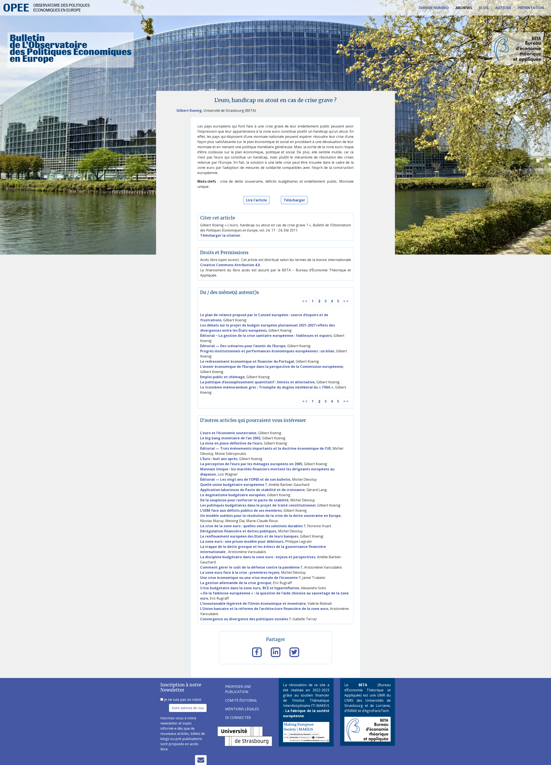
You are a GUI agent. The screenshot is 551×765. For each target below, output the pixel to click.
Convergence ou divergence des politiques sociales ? (245, 619)
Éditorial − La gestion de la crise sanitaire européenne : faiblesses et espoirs (266, 335)
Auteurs (503, 7)
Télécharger (294, 200)
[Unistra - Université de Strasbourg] (244, 736)
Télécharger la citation (220, 235)
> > (345, 301)
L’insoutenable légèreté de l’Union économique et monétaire (253, 603)
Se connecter (238, 717)
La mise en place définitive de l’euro (231, 443)
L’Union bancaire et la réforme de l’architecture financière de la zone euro (264, 608)
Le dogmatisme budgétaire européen (232, 495)
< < (304, 301)
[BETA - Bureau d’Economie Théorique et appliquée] (367, 728)
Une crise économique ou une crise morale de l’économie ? (250, 577)
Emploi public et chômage (222, 377)
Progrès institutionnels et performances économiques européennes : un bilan (267, 351)
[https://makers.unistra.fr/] (306, 731)
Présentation (531, 7)
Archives (464, 7)
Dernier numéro (434, 7)
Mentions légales (242, 709)
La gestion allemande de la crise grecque (235, 582)
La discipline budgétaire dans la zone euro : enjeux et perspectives (257, 557)
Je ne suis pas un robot (182, 699)
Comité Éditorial (241, 700)
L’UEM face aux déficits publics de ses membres (241, 510)
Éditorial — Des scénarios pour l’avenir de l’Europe (243, 346)
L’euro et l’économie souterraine (228, 433)
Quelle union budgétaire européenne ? (233, 484)
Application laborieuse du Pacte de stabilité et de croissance (252, 489)
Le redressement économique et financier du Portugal (247, 361)
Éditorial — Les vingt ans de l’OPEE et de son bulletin (245, 479)
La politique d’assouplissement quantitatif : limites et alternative (257, 382)
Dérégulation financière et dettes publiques (238, 531)
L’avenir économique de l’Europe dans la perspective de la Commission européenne (271, 366)
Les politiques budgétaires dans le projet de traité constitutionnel (258, 505)
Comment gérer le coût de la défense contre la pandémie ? (251, 567)
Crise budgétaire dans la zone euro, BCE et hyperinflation (249, 588)
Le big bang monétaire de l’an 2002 (230, 438)
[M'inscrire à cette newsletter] (201, 760)
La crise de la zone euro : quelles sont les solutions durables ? (252, 526)
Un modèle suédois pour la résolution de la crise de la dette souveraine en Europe (270, 515)
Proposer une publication (238, 689)
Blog (483, 7)
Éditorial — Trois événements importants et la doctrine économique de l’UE (265, 448)
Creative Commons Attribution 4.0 (230, 265)
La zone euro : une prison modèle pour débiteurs (241, 541)
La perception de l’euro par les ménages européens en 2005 (251, 464)
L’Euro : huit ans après (218, 458)
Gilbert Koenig (189, 110)
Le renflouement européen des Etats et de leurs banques (249, 536)
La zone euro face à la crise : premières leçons (239, 572)
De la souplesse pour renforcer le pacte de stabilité (244, 500)
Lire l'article (256, 200)
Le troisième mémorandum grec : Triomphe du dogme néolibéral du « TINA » (266, 387)
